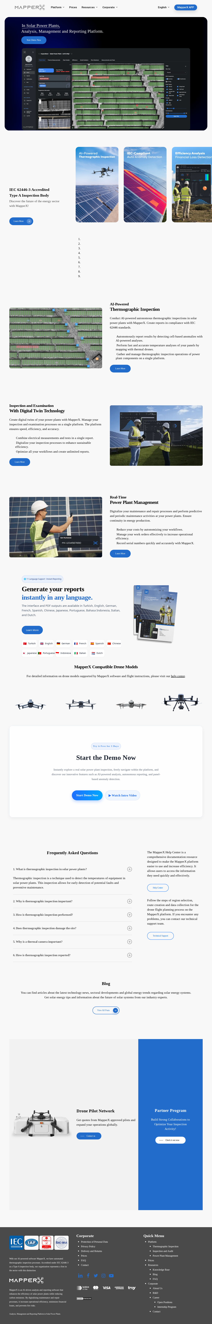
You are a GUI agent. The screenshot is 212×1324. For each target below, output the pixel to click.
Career (156, 1297)
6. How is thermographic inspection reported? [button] (41, 955)
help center (178, 676)
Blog (155, 1274)
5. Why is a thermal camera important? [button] (38, 941)
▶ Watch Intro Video (123, 795)
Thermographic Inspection (165, 1246)
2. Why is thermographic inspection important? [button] (42, 901)
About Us (157, 1288)
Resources (153, 1265)
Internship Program (166, 1307)
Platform (152, 1241)
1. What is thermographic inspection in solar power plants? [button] (50, 869)
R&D (155, 1293)
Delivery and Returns (91, 1251)
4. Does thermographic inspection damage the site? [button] (44, 928)
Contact (85, 1265)
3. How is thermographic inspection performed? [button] (43, 914)
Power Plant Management (165, 1255)
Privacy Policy (88, 1246)
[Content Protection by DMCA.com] (106, 1298)
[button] (33, 40)
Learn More (32, 630)
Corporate (153, 1283)
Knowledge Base (161, 1269)
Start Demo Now (87, 795)
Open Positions (164, 1302)
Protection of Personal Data (94, 1241)
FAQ (83, 1260)
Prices (84, 1255)
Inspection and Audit (163, 1251)
